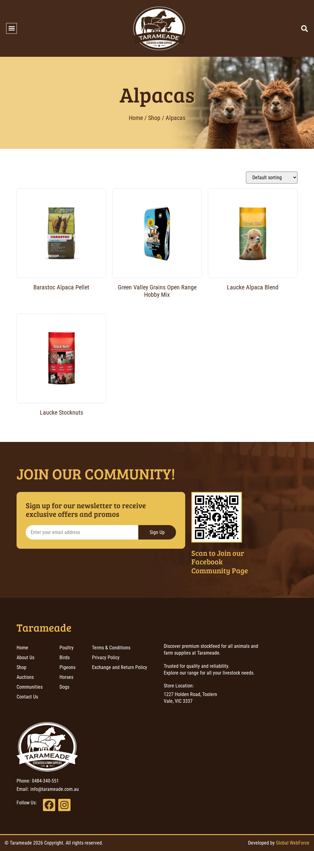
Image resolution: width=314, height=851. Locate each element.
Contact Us (27, 697)
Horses (66, 677)
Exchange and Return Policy (119, 667)
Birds (64, 657)
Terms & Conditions (111, 648)
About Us (25, 657)
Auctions (25, 677)
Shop (154, 118)
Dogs (64, 687)
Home (136, 118)
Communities (30, 687)
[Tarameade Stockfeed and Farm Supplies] (159, 28)
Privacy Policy (106, 657)
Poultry (66, 648)
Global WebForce (292, 843)
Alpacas (157, 94)
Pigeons (67, 667)
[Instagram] (64, 805)
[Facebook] (49, 805)
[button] (11, 28)
